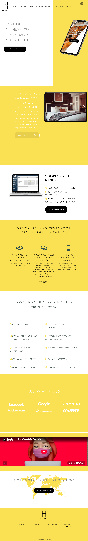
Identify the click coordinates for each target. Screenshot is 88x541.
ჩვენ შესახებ (23, 6)
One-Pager (55, 6)
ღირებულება (33, 6)
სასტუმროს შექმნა (45, 6)
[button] (47, 107)
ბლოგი (62, 6)
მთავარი (15, 6)
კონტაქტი (69, 6)
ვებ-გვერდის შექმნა (15, 49)
